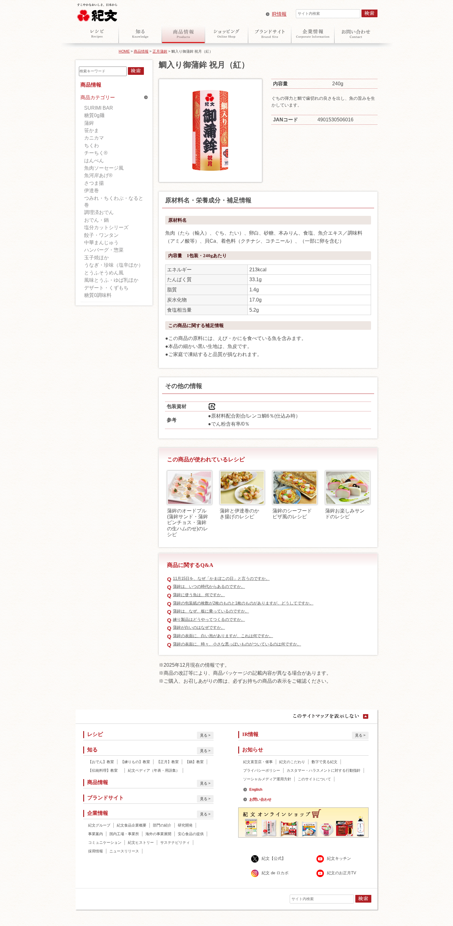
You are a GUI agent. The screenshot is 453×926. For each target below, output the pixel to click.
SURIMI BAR (98, 108)
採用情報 (95, 851)
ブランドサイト (269, 33)
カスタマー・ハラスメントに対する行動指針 (324, 770)
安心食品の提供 (191, 834)
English (255, 789)
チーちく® (96, 153)
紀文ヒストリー (141, 842)
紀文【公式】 (274, 858)
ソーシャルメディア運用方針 (267, 779)
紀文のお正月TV (341, 873)
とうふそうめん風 (104, 272)
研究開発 (185, 825)
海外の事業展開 (158, 834)
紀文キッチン (339, 858)
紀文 (97, 11)
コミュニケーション (104, 842)
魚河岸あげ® (98, 175)
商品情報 (183, 33)
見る (203, 735)
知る (140, 33)
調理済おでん (99, 212)
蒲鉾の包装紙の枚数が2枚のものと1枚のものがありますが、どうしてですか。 (243, 603)
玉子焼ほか (96, 257)
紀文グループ (99, 825)
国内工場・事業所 (124, 834)
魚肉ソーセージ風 (104, 168)
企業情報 (312, 33)
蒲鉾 (89, 123)
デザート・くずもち (106, 287)
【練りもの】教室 (135, 762)
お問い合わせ (355, 33)
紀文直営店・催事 (258, 762)
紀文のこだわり (292, 762)
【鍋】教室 (194, 762)
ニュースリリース (124, 851)
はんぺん (94, 160)
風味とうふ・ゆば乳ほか (111, 280)
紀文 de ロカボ (275, 873)
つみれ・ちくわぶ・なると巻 (113, 202)
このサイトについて (314, 779)
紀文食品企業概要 (131, 825)
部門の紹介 (162, 825)
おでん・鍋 (96, 220)
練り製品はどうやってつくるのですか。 (209, 619)
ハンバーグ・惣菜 (104, 250)
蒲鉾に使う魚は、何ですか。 (199, 594)
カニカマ (94, 137)
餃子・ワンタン (101, 235)
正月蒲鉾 (160, 51)
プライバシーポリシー (261, 770)
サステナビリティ (175, 842)
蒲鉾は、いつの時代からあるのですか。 (209, 586)
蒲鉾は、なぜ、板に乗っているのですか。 (211, 611)
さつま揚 (94, 183)
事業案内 (95, 834)
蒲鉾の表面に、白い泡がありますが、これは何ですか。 (223, 635)
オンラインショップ (226, 33)
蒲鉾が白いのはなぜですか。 (199, 627)
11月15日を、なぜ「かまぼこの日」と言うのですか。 (221, 578)
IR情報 (279, 14)
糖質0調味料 (98, 295)
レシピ (97, 33)
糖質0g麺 (94, 115)
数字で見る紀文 (324, 762)
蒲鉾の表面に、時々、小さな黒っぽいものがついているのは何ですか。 (237, 644)
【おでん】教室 (101, 762)
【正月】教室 (168, 762)
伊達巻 (91, 190)
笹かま (91, 130)
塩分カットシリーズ (106, 227)
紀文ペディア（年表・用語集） (154, 770)
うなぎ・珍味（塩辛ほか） (113, 265)
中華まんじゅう (101, 242)
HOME (124, 51)
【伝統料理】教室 (104, 770)
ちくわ (91, 145)
